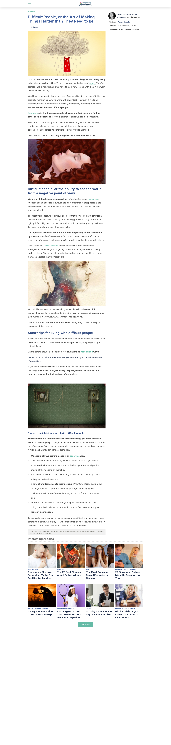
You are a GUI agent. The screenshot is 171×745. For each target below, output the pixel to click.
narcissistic (87, 352)
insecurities (93, 199)
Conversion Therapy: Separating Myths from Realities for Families (41, 575)
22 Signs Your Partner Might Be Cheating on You (127, 575)
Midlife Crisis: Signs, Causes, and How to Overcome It (126, 614)
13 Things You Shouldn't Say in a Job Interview (99, 613)
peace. (92, 83)
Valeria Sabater (133, 17)
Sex (87, 569)
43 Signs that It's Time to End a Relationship (40, 613)
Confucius (33, 113)
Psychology (32, 11)
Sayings (60, 569)
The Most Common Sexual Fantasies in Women (97, 575)
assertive (75, 456)
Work (88, 609)
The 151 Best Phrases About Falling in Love (69, 574)
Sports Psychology (65, 609)
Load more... (85, 624)
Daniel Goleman (50, 245)
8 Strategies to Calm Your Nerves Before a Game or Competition (69, 614)
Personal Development (125, 609)
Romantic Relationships (125, 569)
